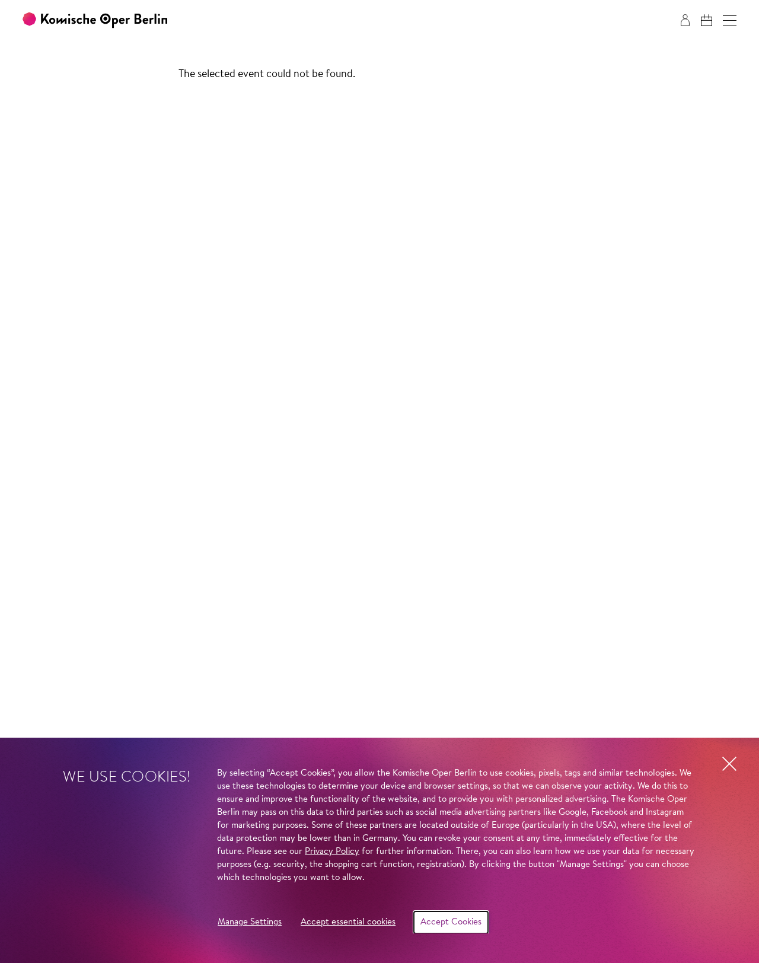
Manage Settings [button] (250, 922)
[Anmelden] (685, 20)
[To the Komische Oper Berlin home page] (95, 20)
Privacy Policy (332, 851)
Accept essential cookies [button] (348, 922)
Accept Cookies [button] (450, 922)
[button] (729, 20)
